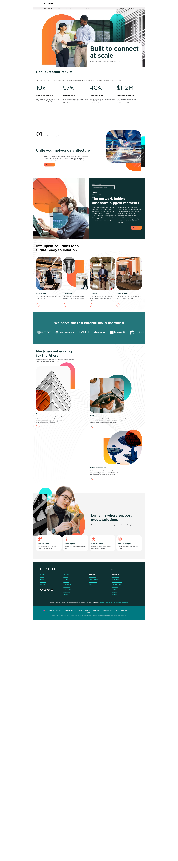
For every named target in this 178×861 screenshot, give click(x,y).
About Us (51, 599)
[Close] (175, 856)
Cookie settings (150, 858)
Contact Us (131, 8)
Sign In (133, 3)
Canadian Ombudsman (71, 599)
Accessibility (59, 599)
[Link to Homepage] (48, 3)
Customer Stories (116, 573)
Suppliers (114, 580)
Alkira (90, 573)
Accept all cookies (129, 858)
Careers (80, 599)
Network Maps (93, 570)
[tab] (39, 134)
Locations (43, 570)
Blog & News (115, 565)
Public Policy (124, 599)
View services (37, 305)
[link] (48, 105)
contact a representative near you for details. (113, 590)
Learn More (91, 413)
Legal (111, 599)
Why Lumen (92, 565)
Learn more (91, 466)
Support (122, 8)
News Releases (116, 568)
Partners (114, 578)
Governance (105, 599)
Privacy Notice (62, 859)
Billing (42, 568)
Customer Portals (117, 570)
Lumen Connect (93, 568)
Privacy (117, 599)
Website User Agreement (72, 859)
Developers (115, 575)
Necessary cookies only (139, 858)
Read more (49, 165)
